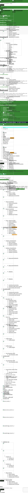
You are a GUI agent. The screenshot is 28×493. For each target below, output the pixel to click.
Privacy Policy (6, 107)
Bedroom (4, 90)
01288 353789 (3, 24)
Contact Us (5, 118)
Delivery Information (7, 115)
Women (3, 65)
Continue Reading (4, 74)
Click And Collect (4, 18)
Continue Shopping (4, 179)
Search (2, 5)
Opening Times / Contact (5, 20)
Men (2, 77)
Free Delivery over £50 (5, 15)
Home (1, 30)
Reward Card (3, 22)
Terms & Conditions (7, 110)
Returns (4, 109)
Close (1, 125)
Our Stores (5, 119)
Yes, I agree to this (20, 189)
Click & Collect (6, 113)
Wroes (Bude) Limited (10, 122)
